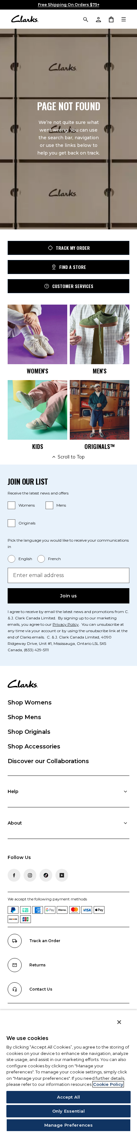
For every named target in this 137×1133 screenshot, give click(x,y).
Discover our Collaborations (48, 761)
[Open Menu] (123, 19)
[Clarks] (25, 19)
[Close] (119, 1022)
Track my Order (73, 247)
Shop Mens (24, 717)
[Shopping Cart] (111, 19)
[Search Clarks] (85, 19)
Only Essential (68, 1111)
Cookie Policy (108, 1084)
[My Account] (98, 19)
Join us (68, 596)
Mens (61, 505)
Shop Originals (29, 731)
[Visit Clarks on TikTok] (46, 875)
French (54, 558)
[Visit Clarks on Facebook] (14, 875)
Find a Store (72, 266)
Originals (26, 523)
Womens (26, 505)
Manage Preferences (68, 1125)
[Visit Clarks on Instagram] (30, 875)
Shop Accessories (34, 746)
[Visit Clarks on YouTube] (61, 875)
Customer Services (72, 286)
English (25, 558)
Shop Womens (30, 702)
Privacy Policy (66, 624)
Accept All (68, 1097)
